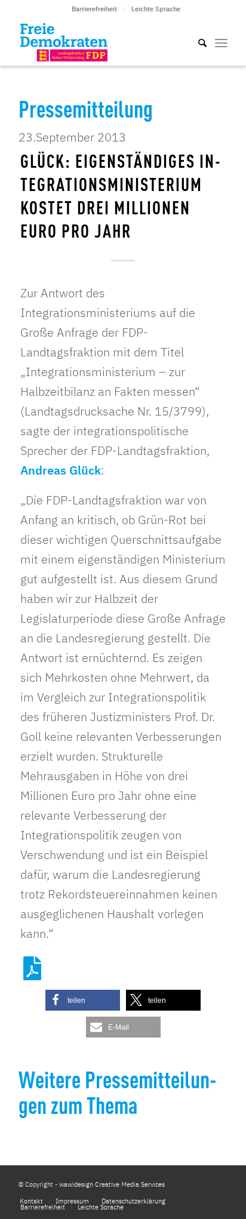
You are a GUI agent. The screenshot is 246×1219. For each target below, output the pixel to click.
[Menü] (221, 41)
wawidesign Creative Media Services (112, 1184)
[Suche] (196, 42)
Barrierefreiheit (94, 9)
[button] (82, 1000)
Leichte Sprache (155, 9)
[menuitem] (95, 9)
